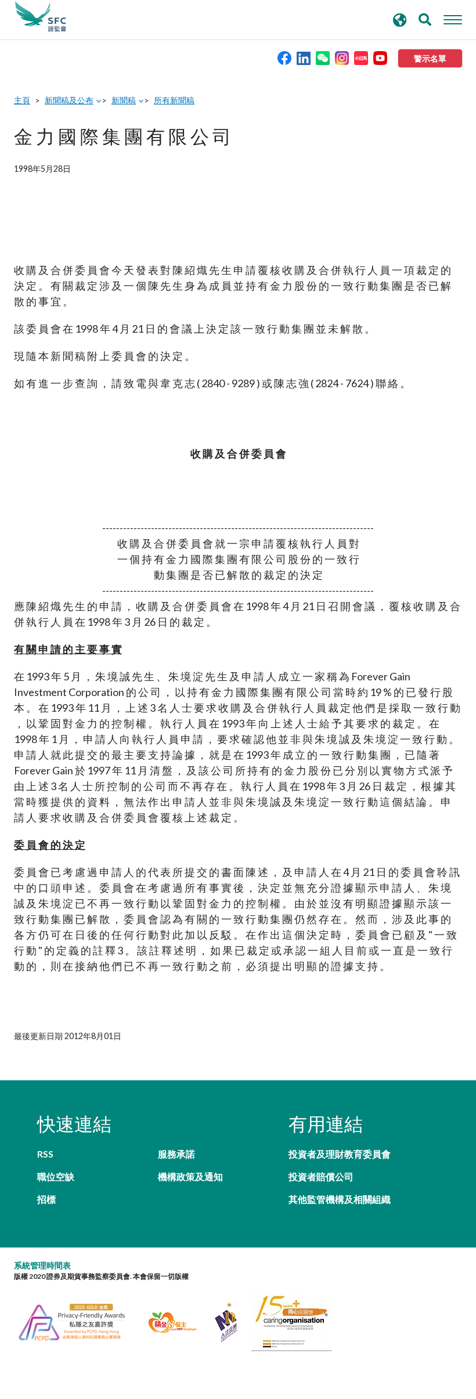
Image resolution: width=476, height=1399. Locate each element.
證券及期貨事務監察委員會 (40, 17)
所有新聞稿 (174, 100)
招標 (46, 1199)
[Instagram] (342, 57)
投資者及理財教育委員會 (340, 1153)
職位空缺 (55, 1176)
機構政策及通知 (190, 1176)
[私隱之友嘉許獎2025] (78, 1320)
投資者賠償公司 (321, 1176)
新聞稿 (123, 100)
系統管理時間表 (42, 1265)
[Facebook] (284, 57)
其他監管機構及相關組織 (340, 1199)
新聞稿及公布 (69, 100)
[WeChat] (323, 57)
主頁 (22, 100)
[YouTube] (380, 57)
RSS (45, 1153)
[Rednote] (361, 57)
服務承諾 (176, 1153)
